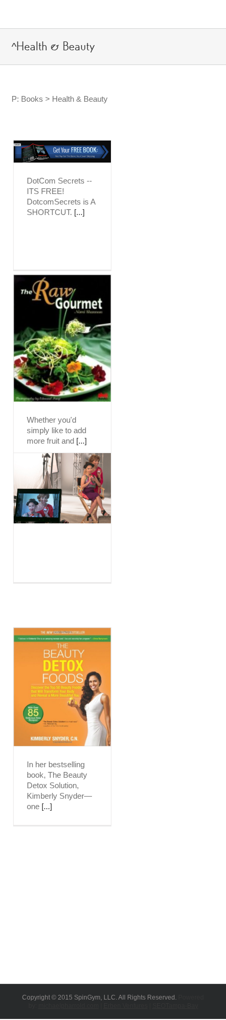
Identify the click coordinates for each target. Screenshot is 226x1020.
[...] (79, 212)
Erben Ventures (126, 1006)
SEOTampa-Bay (175, 1006)
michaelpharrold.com (68, 1006)
